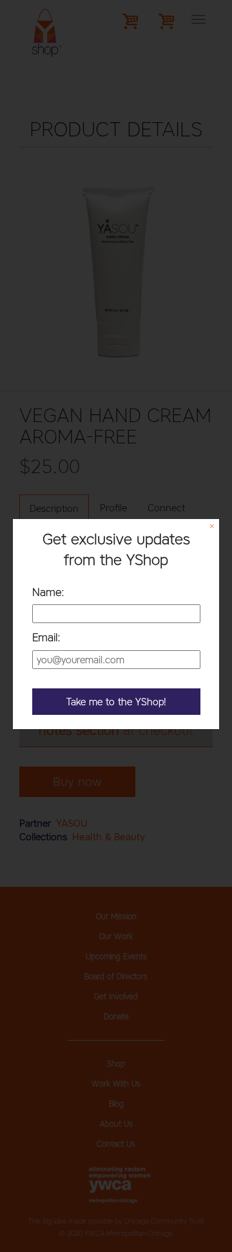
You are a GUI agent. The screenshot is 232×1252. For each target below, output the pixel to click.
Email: (46, 637)
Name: (48, 592)
